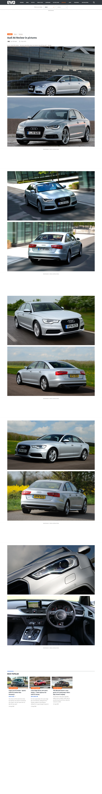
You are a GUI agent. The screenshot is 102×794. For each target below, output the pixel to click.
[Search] (94, 2)
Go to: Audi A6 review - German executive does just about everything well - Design (29, 45)
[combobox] (44, 7)
